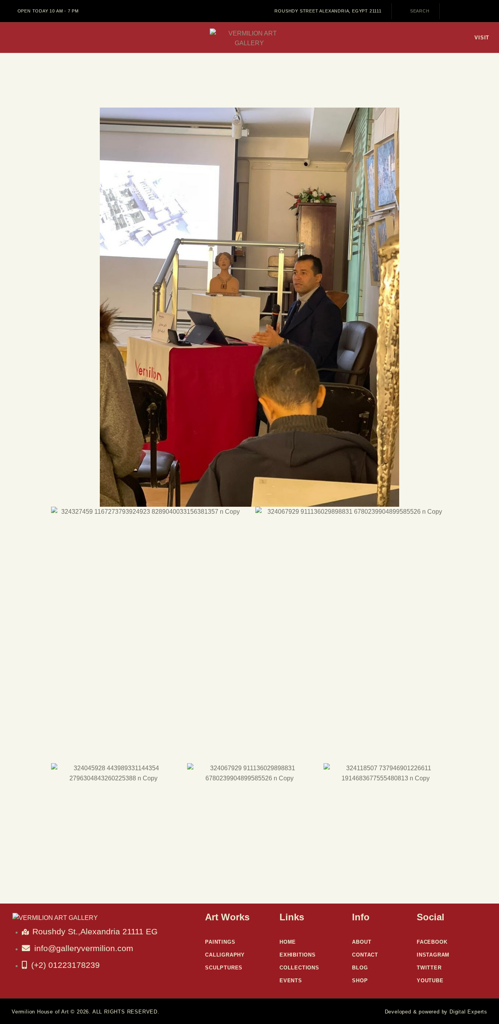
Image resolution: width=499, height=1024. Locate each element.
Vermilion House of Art (40, 1012)
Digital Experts (468, 1012)
